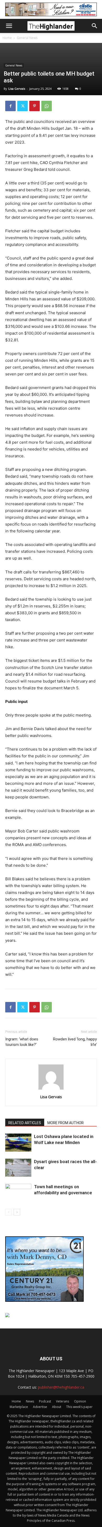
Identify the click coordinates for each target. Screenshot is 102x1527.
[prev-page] (8, 1212)
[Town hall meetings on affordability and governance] (18, 1193)
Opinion (80, 1401)
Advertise (40, 1407)
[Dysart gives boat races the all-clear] (18, 1168)
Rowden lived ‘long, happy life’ (75, 1042)
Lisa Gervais (16, 89)
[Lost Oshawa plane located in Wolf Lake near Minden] (18, 1143)
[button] (9, 26)
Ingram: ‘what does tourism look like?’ (21, 1042)
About (56, 1407)
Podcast (45, 1401)
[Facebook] (10, 106)
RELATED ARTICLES (24, 1123)
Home (7, 38)
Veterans (62, 1401)
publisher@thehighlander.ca (61, 1387)
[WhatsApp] (46, 106)
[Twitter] (22, 106)
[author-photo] (51, 1089)
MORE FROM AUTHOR (65, 1123)
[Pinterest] (34, 106)
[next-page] (17, 1212)
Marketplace (19, 1407)
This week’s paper (79, 1407)
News (30, 1401)
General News (27, 38)
